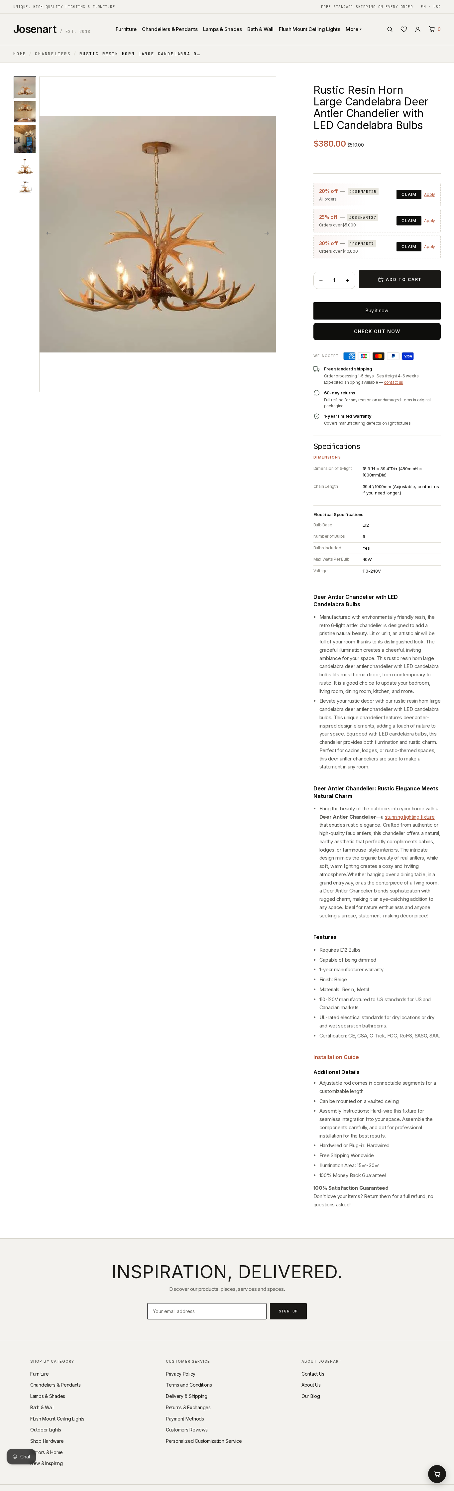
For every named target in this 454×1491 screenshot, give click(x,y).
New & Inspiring (46, 1463)
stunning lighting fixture (410, 817)
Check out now (377, 331)
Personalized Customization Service (204, 1441)
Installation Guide (336, 1057)
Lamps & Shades (222, 29)
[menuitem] (174, 62)
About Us (311, 1385)
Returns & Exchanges (188, 1407)
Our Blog (310, 1396)
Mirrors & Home (46, 1452)
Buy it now (377, 310)
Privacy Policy (180, 1374)
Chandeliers (53, 54)
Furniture (126, 29)
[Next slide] (269, 234)
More (352, 29)
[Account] (417, 29)
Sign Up (288, 1311)
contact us (393, 382)
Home (19, 54)
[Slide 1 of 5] (25, 87)
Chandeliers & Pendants (170, 29)
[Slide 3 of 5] (25, 139)
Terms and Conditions (189, 1385)
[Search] (390, 29)
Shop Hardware (46, 1441)
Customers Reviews (186, 1429)
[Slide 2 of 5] (25, 111)
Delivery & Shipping (186, 1396)
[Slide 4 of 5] (25, 166)
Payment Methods (185, 1419)
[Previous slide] (46, 234)
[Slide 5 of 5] (25, 187)
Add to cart (404, 279)
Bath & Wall (260, 29)
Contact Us (312, 1374)
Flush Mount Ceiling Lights (309, 29)
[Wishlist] (403, 29)
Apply (429, 194)
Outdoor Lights (45, 1429)
